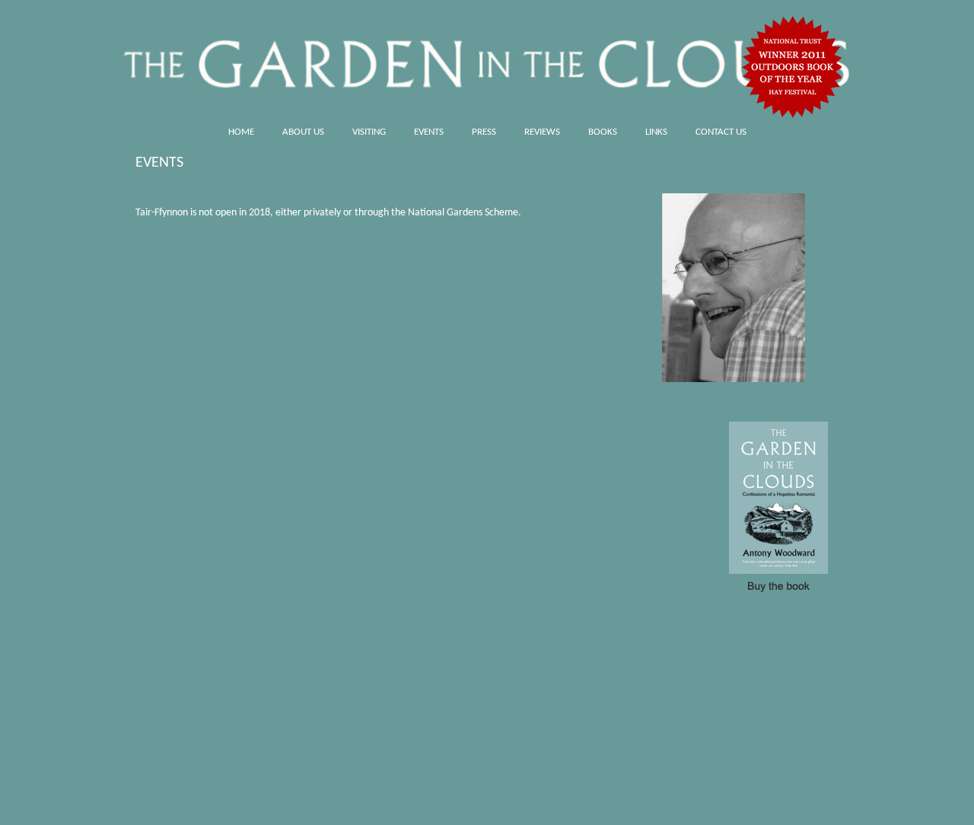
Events (429, 132)
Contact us (720, 132)
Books (602, 132)
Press (484, 132)
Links (656, 132)
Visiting (369, 132)
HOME (241, 132)
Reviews (542, 132)
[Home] (487, 59)
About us (303, 132)
